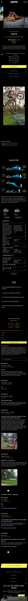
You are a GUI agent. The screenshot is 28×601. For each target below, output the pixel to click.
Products (14, 578)
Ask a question (14, 76)
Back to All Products (15, 565)
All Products (15, 31)
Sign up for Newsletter (13, 572)
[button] (11, 39)
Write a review (14, 342)
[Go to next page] (22, 491)
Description (14, 70)
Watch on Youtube (10, 144)
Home (10, 31)
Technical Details (14, 73)
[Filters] (2, 359)
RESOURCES (13, 581)
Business (13, 575)
